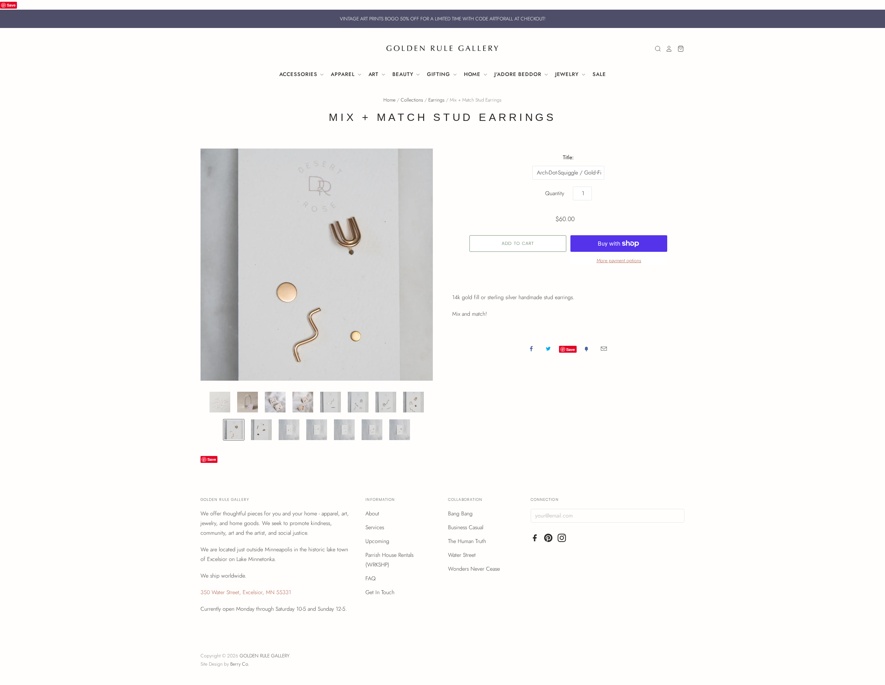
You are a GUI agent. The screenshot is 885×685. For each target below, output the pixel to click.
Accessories (299, 74)
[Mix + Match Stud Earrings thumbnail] (219, 402)
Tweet (548, 348)
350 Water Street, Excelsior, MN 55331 (246, 592)
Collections (412, 99)
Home (473, 74)
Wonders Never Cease (474, 569)
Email (604, 348)
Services (374, 527)
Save (11, 5)
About (372, 513)
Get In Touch (379, 592)
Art (375, 74)
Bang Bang (460, 513)
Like (531, 348)
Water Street (462, 555)
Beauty (403, 74)
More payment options (619, 260)
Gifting (439, 74)
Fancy (586, 348)
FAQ (370, 578)
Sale (599, 74)
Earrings (436, 99)
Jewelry (568, 74)
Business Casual (465, 527)
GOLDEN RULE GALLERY (264, 655)
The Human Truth (467, 541)
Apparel (343, 74)
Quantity (554, 193)
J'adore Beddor (518, 74)
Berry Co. (239, 663)
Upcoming (377, 541)
